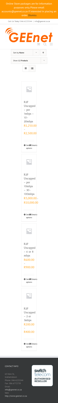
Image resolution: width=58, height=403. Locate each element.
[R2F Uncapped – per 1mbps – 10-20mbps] (29, 89)
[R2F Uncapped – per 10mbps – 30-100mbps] (29, 162)
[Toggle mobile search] (45, 44)
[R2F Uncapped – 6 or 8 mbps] (29, 231)
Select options (27, 146)
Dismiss (32, 15)
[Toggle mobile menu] (51, 44)
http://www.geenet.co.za (16, 396)
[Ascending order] (43, 52)
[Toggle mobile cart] (38, 44)
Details (32, 145)
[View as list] (32, 68)
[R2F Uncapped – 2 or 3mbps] (29, 295)
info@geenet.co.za (42, 21)
